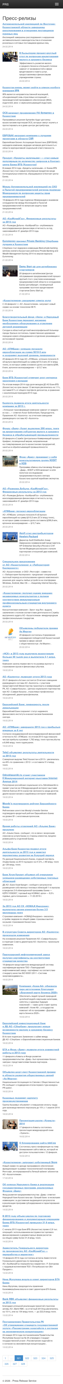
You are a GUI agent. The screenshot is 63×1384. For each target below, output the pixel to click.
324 (43, 1358)
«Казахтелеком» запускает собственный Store (30, 1162)
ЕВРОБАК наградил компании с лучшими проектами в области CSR (27, 137)
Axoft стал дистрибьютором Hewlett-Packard (36, 534)
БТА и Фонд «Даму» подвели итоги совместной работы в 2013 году (31, 1051)
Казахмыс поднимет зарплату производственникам (20, 1099)
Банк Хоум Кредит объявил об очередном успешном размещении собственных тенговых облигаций (30, 878)
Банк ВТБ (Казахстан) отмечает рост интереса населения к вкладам (30, 379)
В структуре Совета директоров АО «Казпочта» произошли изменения (31, 933)
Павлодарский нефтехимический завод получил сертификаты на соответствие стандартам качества (26, 957)
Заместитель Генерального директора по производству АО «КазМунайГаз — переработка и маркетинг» (25, 1251)
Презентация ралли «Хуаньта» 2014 (37, 1122)
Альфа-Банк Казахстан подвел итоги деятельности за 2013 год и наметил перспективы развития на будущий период (28, 852)
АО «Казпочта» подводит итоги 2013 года (27, 676)
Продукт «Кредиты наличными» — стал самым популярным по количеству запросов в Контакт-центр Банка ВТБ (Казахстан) (31, 161)
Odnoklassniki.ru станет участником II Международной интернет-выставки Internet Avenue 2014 (30, 778)
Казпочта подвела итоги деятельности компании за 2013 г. (26, 404)
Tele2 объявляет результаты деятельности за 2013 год (28, 754)
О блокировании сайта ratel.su (37, 1142)
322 (27, 1358)
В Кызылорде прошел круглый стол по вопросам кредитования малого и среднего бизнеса (38, 56)
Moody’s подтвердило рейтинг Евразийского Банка (29, 805)
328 (23, 1363)
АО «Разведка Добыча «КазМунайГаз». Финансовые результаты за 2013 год (26, 490)
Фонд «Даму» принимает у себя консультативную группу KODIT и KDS (38, 460)
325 (52, 1358)
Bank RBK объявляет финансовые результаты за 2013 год (30, 1300)
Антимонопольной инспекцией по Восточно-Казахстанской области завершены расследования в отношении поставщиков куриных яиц (29, 28)
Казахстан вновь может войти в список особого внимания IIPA (31, 89)
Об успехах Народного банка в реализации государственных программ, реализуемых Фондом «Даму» (28, 1187)
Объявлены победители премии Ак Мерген (38, 629)
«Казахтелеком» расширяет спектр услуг (27, 300)
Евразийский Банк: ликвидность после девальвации (26, 706)
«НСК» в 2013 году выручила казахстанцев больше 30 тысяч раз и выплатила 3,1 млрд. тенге (29, 657)
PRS (6, 4)
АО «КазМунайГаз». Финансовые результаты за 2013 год (29, 220)
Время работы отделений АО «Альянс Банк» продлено (29, 827)
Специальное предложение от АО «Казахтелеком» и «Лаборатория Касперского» (26, 564)
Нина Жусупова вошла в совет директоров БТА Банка (31, 1280)
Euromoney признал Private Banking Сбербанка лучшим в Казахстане (30, 242)
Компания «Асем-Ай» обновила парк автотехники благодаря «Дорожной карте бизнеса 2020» (38, 989)
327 (15, 1363)
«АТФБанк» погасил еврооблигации (24, 511)
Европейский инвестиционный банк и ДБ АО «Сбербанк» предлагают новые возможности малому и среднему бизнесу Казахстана (28, 1028)
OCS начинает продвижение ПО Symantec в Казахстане (28, 114)
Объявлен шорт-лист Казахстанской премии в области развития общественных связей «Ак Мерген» (29, 1075)
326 (7, 1363)
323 (35, 1358)
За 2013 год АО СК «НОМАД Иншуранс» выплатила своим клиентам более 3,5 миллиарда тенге (26, 909)
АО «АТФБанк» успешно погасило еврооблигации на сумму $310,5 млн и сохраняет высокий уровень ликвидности (29, 352)
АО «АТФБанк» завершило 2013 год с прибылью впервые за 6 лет (31, 728)
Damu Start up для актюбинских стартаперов (38, 268)
